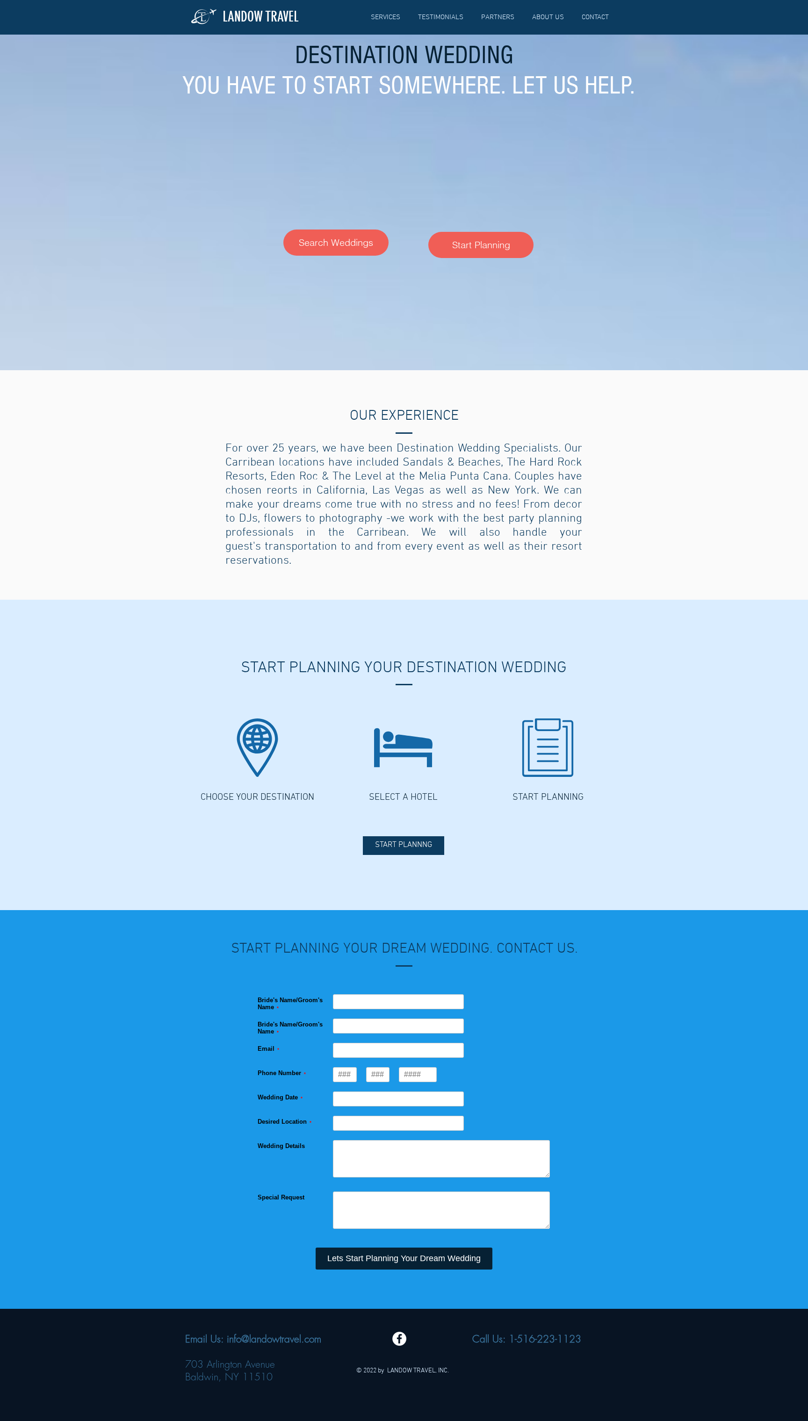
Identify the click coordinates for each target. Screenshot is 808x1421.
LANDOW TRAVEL (261, 16)
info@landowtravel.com (274, 1339)
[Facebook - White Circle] (399, 1339)
